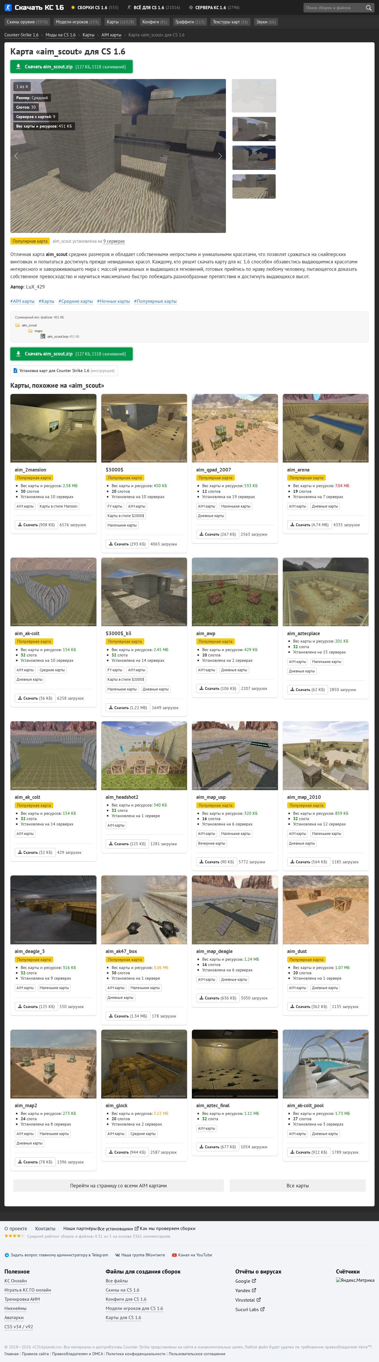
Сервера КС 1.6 (210, 7)
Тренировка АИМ (22, 1299)
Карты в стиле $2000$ (125, 515)
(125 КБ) (130, 843)
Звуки (266, 22)
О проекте (15, 1228)
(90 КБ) (219, 861)
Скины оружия (27, 22)
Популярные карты (157, 301)
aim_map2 (26, 1105)
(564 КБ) (311, 861)
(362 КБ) (311, 1006)
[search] (369, 7)
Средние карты (77, 301)
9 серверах (114, 241)
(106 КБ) (220, 688)
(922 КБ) (311, 1152)
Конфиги (154, 22)
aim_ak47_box (121, 951)
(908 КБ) (39, 524)
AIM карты (24, 301)
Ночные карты (115, 301)
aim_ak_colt (27, 797)
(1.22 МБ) (130, 707)
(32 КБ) (37, 852)
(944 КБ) (130, 1152)
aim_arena (298, 469)
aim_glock (116, 1105)
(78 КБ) (37, 1162)
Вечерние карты (211, 843)
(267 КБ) (220, 534)
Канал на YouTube (195, 1255)
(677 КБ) (220, 1147)
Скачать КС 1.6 (39, 7)
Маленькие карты (122, 525)
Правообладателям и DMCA (77, 1353)
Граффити (190, 22)
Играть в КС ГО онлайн (27, 1290)
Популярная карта (34, 477)
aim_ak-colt (27, 633)
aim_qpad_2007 (213, 469)
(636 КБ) (220, 998)
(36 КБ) (37, 698)
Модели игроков (77, 22)
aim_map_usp (211, 797)
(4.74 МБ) (312, 524)
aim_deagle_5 (30, 951)
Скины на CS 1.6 (122, 1290)
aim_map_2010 (304, 797)
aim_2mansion (30, 469)
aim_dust (297, 951)
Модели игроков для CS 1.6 (134, 1308)
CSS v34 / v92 (18, 1326)
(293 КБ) (130, 544)
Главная (11, 1353)
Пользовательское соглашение (197, 1353)
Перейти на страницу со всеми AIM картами (118, 1185)
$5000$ (114, 469)
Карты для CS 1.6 (123, 1317)
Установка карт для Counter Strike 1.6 (67, 370)
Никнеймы (15, 1308)
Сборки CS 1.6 (92, 7)
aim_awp (205, 633)
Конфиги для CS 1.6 (126, 1299)
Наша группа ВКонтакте (143, 1255)
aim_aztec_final (212, 1105)
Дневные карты (211, 515)
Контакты (45, 1228)
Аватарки (14, 1317)
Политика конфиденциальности (136, 1353)
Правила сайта (35, 1353)
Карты (120, 22)
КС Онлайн (15, 1281)
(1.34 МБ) (130, 1016)
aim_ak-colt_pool (305, 1105)
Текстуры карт (230, 22)
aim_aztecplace (303, 633)
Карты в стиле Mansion (58, 506)
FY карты (114, 506)
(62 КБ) (310, 689)
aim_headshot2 (122, 797)
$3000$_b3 (118, 633)
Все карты (298, 1185)
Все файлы (117, 1281)
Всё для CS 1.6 (149, 7)
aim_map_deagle (214, 951)
